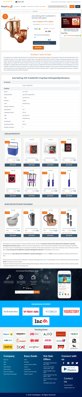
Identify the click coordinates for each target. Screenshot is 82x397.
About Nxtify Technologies (10, 374)
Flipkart (51, 21)
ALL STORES (23, 6)
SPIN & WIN (20, 2)
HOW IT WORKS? (62, 1)
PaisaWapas (36, 395)
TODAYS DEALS (30, 6)
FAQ (5, 364)
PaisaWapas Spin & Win (49, 383)
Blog (5, 362)
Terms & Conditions (8, 371)
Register (72, 6)
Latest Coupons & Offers (30, 364)
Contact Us (68, 380)
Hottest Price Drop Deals (30, 371)
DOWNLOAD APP (76, 1)
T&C (35, 37)
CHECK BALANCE (54, 1)
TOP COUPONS (36, 6)
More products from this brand (19, 204)
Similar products (12, 134)
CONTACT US (69, 1)
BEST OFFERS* (43, 6)
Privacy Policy (7, 369)
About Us (6, 359)
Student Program (28, 374)
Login (77, 6)
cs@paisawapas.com (69, 387)
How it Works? (7, 366)
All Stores (26, 362)
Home (25, 359)
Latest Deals (27, 369)
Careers (26, 366)
